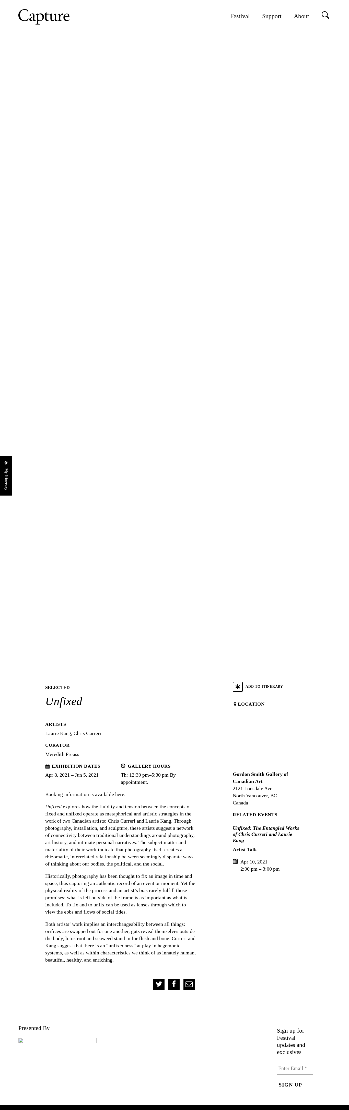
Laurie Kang (58, 733)
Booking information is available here (84, 794)
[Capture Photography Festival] (60, 17)
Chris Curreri (87, 733)
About (301, 16)
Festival (240, 16)
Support (272, 16)
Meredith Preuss (62, 754)
